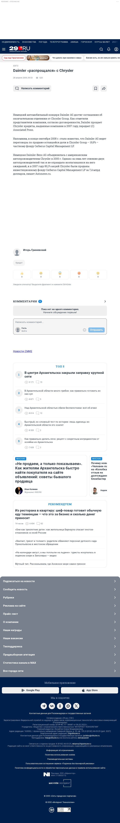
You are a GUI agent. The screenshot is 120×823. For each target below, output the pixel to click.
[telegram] (44, 706)
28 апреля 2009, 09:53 (23, 78)
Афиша (74, 42)
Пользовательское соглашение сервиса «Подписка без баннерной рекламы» (60, 763)
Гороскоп (86, 42)
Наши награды (12, 630)
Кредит (19, 263)
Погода (43, 42)
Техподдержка (12, 646)
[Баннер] (38, 58)
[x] (76, 706)
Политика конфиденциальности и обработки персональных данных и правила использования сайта (60, 768)
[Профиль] (116, 49)
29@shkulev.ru (74, 733)
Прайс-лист (10, 613)
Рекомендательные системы (60, 759)
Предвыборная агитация (19, 654)
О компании (10, 622)
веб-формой (83, 738)
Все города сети (13, 670)
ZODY (115, 42)
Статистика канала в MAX (19, 662)
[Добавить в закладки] (95, 88)
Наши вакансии (13, 638)
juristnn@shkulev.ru (91, 736)
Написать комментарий (35, 88)
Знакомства (29, 42)
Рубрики (8, 597)
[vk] (52, 706)
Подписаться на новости (19, 581)
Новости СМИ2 (22, 351)
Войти (24, 331)
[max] (68, 706)
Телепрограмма (59, 42)
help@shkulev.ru (52, 738)
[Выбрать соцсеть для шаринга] (104, 88)
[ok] (60, 706)
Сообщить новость (15, 589)
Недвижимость (11, 42)
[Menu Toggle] (4, 49)
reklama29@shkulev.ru (81, 744)
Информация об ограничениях (60, 750)
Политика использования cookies (60, 755)
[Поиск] (101, 49)
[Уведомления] (108, 49)
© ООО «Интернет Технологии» (60, 802)
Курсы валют (102, 42)
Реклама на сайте (14, 605)
